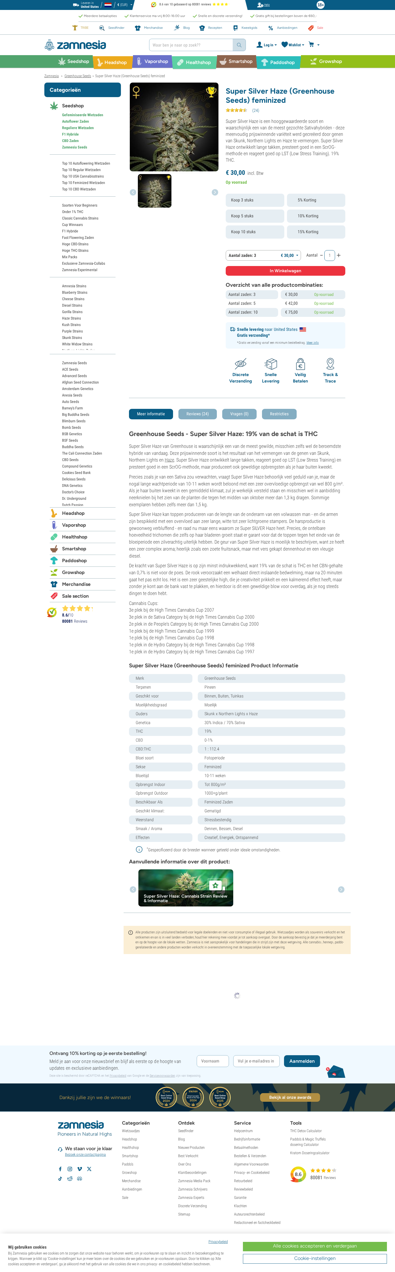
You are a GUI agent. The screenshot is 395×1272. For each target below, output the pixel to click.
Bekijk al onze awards (290, 1097)
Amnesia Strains (74, 286)
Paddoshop (74, 561)
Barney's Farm (72, 408)
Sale (125, 1197)
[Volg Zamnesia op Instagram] (70, 1169)
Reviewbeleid (243, 1189)
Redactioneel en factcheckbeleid (257, 1222)
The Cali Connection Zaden (82, 453)
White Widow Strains (77, 344)
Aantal (312, 255)
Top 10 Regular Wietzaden (81, 170)
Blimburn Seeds (73, 421)
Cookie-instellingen (315, 1258)
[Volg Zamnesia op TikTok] (60, 1178)
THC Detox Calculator (306, 1131)
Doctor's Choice (73, 492)
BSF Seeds (70, 440)
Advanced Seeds (74, 376)
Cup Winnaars (72, 224)
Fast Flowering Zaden (78, 237)
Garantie (240, 1197)
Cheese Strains (73, 299)
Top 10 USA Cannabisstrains (83, 176)
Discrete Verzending (192, 1206)
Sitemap (184, 1214)
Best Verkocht (188, 1156)
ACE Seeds (70, 369)
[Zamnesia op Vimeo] (79, 1169)
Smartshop (74, 549)
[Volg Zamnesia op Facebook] (60, 1169)
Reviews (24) (197, 413)
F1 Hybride (70, 134)
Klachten (240, 1206)
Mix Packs (69, 257)
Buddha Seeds (73, 447)
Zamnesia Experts (191, 1197)
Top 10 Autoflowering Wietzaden (86, 163)
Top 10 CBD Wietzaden (79, 189)
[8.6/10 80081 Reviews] (80, 608)
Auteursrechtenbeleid (249, 1214)
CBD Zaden (70, 141)
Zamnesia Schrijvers (192, 1189)
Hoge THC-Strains (75, 250)
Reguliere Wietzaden (78, 128)
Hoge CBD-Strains (75, 244)
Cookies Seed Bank (76, 472)
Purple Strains (72, 331)
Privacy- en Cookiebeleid (252, 1172)
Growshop (73, 572)
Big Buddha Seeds (75, 414)
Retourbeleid (243, 1181)
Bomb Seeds (71, 427)
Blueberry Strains (74, 292)
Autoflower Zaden (75, 121)
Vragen (239, 413)
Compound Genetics (77, 466)
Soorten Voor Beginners (79, 205)
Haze (169, 460)
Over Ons (184, 1164)
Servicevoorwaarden (162, 1076)
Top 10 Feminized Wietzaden (83, 182)
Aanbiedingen (132, 1189)
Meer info (313, 343)
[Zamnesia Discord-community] (79, 1178)
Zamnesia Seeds (74, 147)
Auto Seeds (70, 401)
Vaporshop (74, 525)
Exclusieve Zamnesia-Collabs (83, 263)
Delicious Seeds (73, 479)
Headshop (73, 513)
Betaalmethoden (246, 1147)
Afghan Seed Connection (80, 382)
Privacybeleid (118, 1076)
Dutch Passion (72, 505)
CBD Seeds (70, 460)
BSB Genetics (72, 434)
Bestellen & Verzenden (250, 1156)
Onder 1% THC (72, 212)
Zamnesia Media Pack (194, 1181)
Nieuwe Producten (191, 1147)
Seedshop (73, 106)
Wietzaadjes (131, 1131)
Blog (181, 1139)
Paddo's (127, 1164)
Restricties (279, 413)
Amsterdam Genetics (77, 389)
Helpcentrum (243, 1131)
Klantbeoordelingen (192, 1172)
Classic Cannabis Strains (80, 218)
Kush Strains (71, 325)
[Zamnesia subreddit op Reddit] (70, 1178)
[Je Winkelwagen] (315, 45)
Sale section (75, 596)
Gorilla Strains (72, 312)
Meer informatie (151, 413)
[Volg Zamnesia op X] (89, 1169)
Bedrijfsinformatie (247, 1139)
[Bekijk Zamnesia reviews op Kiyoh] (51, 612)
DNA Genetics (72, 485)
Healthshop (74, 537)
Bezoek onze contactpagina (85, 1154)
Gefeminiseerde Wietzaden (82, 115)
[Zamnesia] (92, 45)
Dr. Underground (74, 498)
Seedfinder (185, 1131)
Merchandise (76, 584)
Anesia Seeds (72, 395)
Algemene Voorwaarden (251, 1164)
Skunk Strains (72, 337)
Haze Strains (71, 318)
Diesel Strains (72, 305)
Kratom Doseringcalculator (309, 1153)
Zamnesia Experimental (79, 270)
